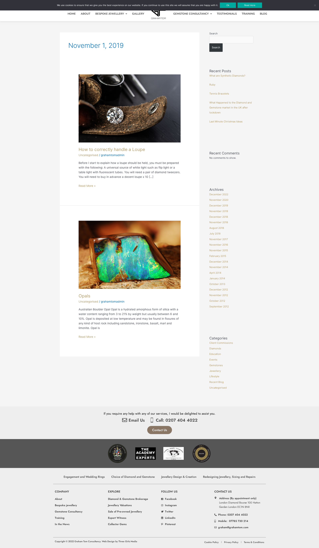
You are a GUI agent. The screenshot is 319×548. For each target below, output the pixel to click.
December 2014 (218, 261)
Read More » (87, 185)
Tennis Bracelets (219, 93)
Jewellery (215, 370)
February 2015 (217, 256)
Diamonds (215, 348)
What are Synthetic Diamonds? (227, 75)
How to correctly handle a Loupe (112, 149)
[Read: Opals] (129, 254)
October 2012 (217, 300)
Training (248, 14)
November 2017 (218, 239)
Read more (249, 5)
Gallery (138, 14)
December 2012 (218, 289)
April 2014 (215, 272)
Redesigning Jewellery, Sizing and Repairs (229, 477)
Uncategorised (88, 155)
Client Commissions (221, 342)
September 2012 (219, 306)
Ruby (212, 84)
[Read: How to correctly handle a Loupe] (129, 108)
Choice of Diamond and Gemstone (133, 477)
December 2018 (218, 216)
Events (213, 359)
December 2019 (218, 205)
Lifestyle (214, 376)
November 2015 (218, 250)
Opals (84, 295)
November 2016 (218, 244)
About (85, 14)
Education (215, 354)
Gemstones (216, 365)
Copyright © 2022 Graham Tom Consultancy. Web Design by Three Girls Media (96, 541)
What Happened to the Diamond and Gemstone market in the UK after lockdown (230, 107)
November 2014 (218, 267)
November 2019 (218, 211)
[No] (315, 5)
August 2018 (216, 227)
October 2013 (217, 284)
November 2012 (218, 295)
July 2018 (214, 233)
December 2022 (218, 194)
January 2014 (217, 278)
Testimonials (227, 14)
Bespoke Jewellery (109, 14)
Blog (263, 14)
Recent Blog (216, 382)
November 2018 (218, 222)
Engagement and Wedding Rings (84, 477)
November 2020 (218, 199)
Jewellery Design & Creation (178, 477)
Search (213, 33)
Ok (227, 5)
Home (72, 14)
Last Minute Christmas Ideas (226, 121)
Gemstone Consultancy (191, 14)
